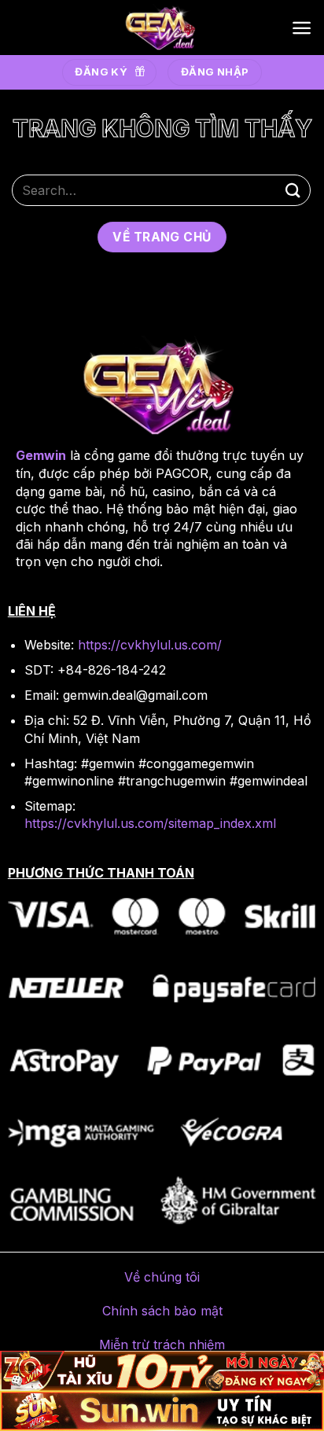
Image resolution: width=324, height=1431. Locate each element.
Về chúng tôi (162, 1277)
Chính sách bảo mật (162, 1311)
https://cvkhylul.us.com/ (150, 645)
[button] (301, 28)
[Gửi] (293, 190)
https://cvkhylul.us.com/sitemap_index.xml (150, 823)
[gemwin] (162, 27)
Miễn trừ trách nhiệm (162, 1344)
